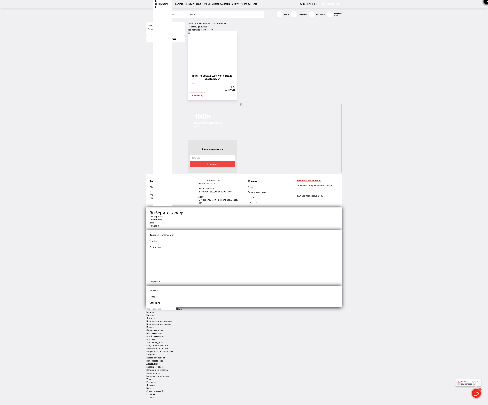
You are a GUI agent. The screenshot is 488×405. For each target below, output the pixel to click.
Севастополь (155, 219)
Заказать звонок (331, 3)
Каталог (179, 3)
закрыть (150, 397)
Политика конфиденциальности (314, 185)
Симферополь (156, 216)
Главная (192, 23)
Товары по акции (193, 3)
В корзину (197, 95)
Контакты (245, 3)
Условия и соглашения (309, 180)
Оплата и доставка (221, 3)
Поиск (192, 14)
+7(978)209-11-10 (207, 183)
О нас (207, 3)
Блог (255, 3)
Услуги (235, 3)
